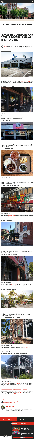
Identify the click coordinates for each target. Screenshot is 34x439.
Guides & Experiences (17, 401)
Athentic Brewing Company (26, 81)
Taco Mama (25, 389)
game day (14, 402)
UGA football (7, 402)
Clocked (10, 389)
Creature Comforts (21, 80)
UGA (13, 401)
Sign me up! (22, 437)
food (10, 402)
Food (6, 401)
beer (11, 402)
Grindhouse (18, 383)
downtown (19, 392)
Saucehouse (3, 181)
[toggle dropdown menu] (32, 1)
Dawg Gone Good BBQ (17, 389)
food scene (5, 46)
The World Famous (5, 389)
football (4, 402)
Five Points (8, 383)
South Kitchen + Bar (26, 347)
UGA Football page (17, 393)
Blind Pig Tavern (14, 284)
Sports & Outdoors (9, 401)
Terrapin (27, 80)
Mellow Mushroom (11, 215)
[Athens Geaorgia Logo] (2, 2)
